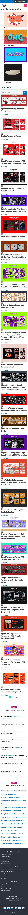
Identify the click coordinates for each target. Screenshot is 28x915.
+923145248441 (16, 900)
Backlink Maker (4, 886)
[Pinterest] (16, 908)
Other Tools (4, 876)
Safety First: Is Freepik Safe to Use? (13, 807)
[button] (20, 1)
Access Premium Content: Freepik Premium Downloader (13, 792)
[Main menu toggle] (25, 5)
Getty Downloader (5, 856)
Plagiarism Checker (5, 884)
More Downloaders (5, 863)
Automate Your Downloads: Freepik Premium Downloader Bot (13, 812)
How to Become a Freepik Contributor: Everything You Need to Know (13, 800)
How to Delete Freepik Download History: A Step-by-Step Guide (13, 842)
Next (17, 697)
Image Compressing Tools (7, 871)
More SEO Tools (4, 893)
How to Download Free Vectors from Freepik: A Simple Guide (12, 835)
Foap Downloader (5, 861)
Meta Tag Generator (6, 888)
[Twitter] (8, 908)
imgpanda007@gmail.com (15, 898)
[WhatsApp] (23, 908)
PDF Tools (3, 873)
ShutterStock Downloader (7, 854)
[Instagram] (12, 908)
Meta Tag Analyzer (5, 890)
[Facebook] (5, 908)
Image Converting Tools (7, 869)
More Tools (3, 878)
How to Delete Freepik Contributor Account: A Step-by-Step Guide (13, 819)
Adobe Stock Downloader (7, 859)
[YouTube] (19, 908)
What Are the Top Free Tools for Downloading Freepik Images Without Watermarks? (12, 827)
